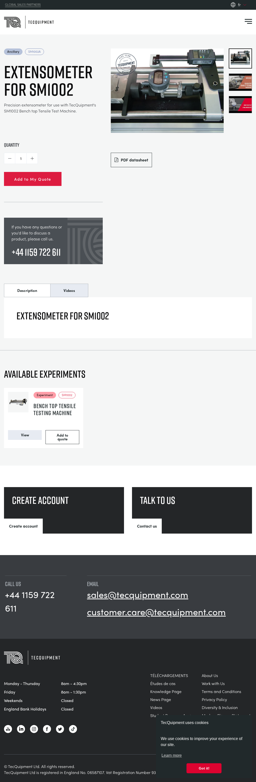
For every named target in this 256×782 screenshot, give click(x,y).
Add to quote (62, 437)
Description (27, 290)
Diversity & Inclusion (220, 707)
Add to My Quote (32, 179)
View (25, 435)
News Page (160, 699)
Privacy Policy (214, 699)
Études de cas (163, 683)
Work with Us (213, 683)
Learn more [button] (172, 755)
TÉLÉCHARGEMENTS (169, 675)
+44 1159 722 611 (36, 252)
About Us (210, 675)
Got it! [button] (204, 768)
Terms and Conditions (221, 691)
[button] (9, 158)
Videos (69, 290)
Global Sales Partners (23, 5)
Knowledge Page (166, 691)
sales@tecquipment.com (137, 594)
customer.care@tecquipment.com (156, 611)
